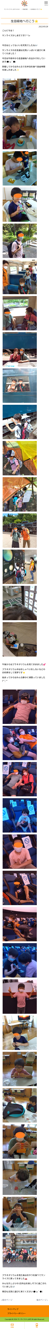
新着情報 (25, 9)
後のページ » (42, 1300)
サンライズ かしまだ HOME (12, 9)
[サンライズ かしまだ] (22, 3)
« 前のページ (7, 1300)
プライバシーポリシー (16, 1313)
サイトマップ (12, 1309)
